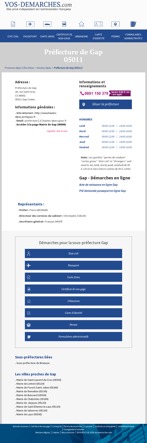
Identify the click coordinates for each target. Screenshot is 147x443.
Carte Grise (47, 36)
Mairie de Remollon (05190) (31, 391)
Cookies (55, 432)
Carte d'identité (99, 36)
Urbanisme (81, 36)
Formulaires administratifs (133, 36)
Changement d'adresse (74, 429)
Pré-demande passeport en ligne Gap (102, 191)
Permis (115, 36)
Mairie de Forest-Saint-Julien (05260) (37, 387)
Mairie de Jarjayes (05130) (31, 403)
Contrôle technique (126, 426)
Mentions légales (42, 432)
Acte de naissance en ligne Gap (98, 184)
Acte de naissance (21, 426)
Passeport (30, 36)
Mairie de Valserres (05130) (31, 410)
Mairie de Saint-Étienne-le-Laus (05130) (38, 406)
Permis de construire (73, 426)
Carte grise (57, 426)
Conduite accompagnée (105, 426)
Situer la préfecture (105, 104)
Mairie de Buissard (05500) (31, 395)
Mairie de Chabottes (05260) (32, 399)
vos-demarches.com (103, 432)
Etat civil (13, 36)
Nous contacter (68, 432)
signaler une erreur (57, 131)
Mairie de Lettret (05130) (30, 383)
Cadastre (88, 426)
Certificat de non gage (64, 36)
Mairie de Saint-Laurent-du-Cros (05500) (38, 380)
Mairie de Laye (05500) (29, 414)
